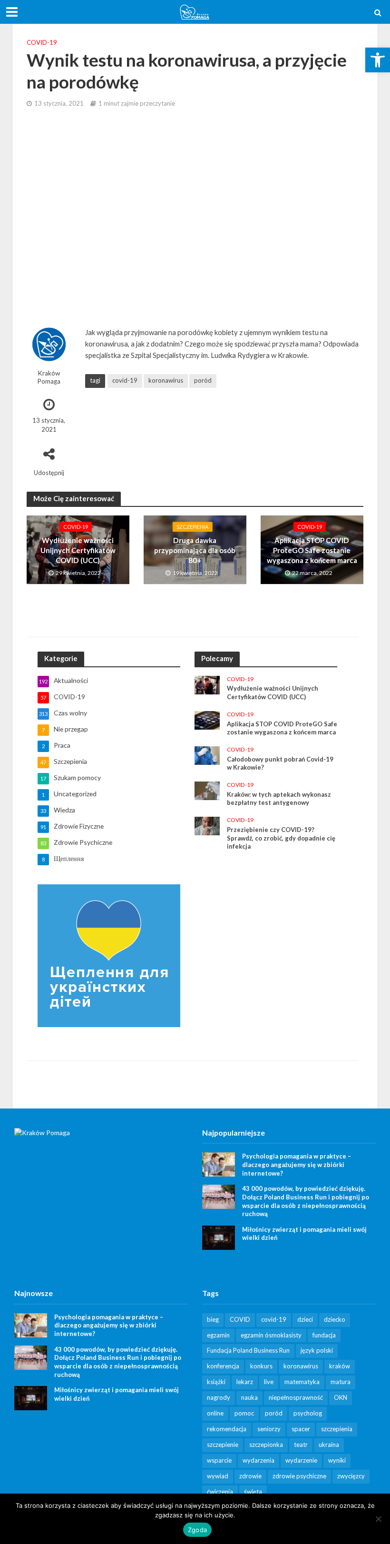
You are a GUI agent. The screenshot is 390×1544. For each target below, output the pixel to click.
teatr (301, 1444)
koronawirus (165, 380)
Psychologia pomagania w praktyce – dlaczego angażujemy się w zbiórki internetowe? (296, 1164)
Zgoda (197, 1530)
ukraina (329, 1444)
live (268, 1382)
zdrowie (250, 1476)
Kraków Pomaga (48, 377)
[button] (377, 60)
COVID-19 (42, 42)
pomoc (244, 1413)
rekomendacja (226, 1429)
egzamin (218, 1335)
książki (216, 1382)
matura (341, 1382)
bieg (213, 1319)
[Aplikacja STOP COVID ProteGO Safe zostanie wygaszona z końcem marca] (207, 719)
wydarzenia (258, 1460)
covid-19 (124, 380)
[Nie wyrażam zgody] (378, 1519)
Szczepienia (192, 527)
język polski (317, 1350)
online (215, 1413)
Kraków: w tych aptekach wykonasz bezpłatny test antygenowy (279, 799)
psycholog (307, 1413)
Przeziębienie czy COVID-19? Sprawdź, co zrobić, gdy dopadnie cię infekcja (281, 838)
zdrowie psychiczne (299, 1476)
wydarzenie (301, 1460)
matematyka (302, 1382)
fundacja (324, 1335)
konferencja (223, 1366)
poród (203, 380)
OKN (340, 1397)
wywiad (217, 1476)
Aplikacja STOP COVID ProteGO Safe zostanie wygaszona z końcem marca (312, 550)
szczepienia (336, 1429)
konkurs (261, 1366)
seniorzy (269, 1429)
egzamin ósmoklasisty (271, 1335)
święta (253, 1491)
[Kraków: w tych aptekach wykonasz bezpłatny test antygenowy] (207, 790)
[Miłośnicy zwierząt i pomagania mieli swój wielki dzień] (218, 1237)
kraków (339, 1366)
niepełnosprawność (296, 1397)
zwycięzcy (351, 1476)
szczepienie (222, 1444)
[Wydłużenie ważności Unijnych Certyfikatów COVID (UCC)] (207, 684)
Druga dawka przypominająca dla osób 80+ (194, 550)
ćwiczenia (220, 1491)
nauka (249, 1397)
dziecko (334, 1319)
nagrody (218, 1397)
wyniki (337, 1460)
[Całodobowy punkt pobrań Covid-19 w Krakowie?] (207, 755)
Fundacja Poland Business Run (248, 1350)
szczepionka (266, 1444)
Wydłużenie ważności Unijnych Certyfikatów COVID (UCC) (78, 550)
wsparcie (219, 1460)
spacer (301, 1429)
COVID (240, 1319)
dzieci (305, 1319)
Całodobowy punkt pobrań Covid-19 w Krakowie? (280, 763)
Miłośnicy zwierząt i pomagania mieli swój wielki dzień (304, 1234)
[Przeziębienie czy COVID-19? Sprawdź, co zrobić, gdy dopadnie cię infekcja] (207, 825)
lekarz (244, 1382)
